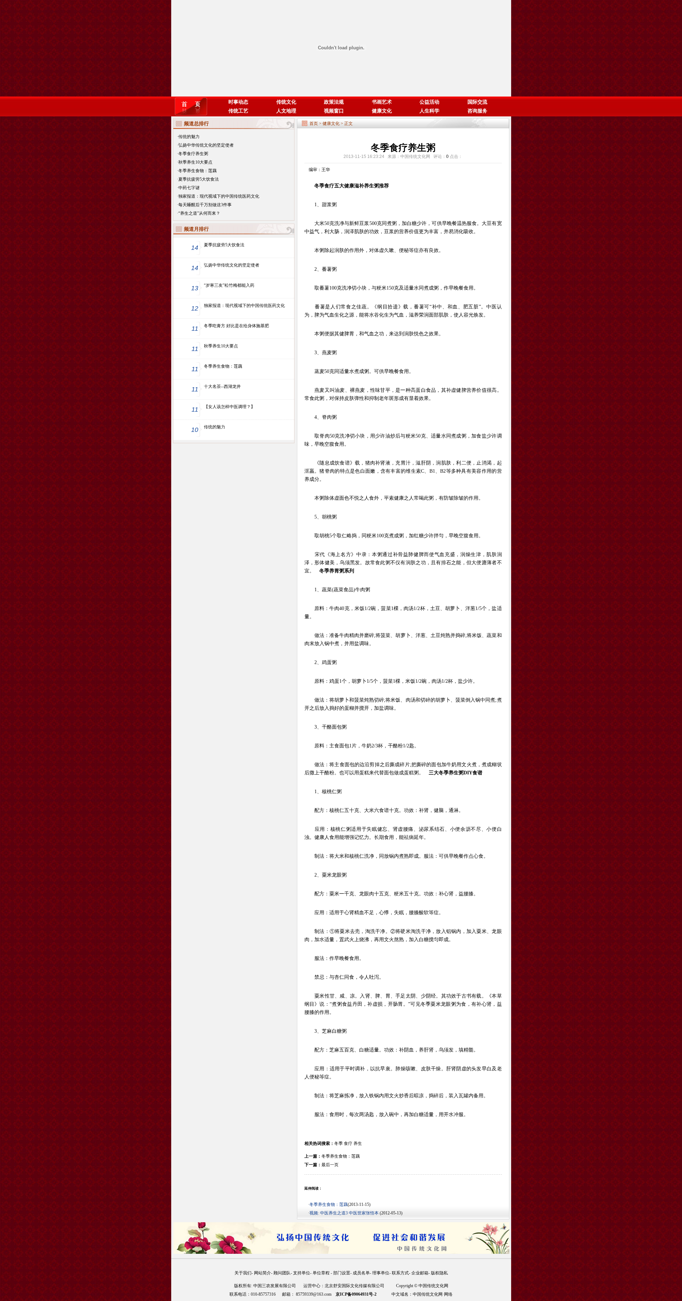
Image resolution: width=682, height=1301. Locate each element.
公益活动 (429, 102)
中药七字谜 (189, 187)
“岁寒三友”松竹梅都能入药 (229, 285)
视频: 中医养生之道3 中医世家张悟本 (344, 1213)
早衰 (385, 1068)
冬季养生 (449, 772)
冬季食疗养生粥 (193, 153)
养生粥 (371, 185)
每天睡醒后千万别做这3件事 (205, 204)
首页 (313, 123)
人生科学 (429, 111)
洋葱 (470, 608)
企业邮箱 (419, 1272)
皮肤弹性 (354, 398)
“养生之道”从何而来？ (199, 213)
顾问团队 (282, 1272)
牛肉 (360, 589)
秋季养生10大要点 (195, 162)
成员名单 (361, 1272)
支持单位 (301, 1272)
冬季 (338, 1143)
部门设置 (341, 1272)
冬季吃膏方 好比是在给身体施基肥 (236, 325)
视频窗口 (334, 111)
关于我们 (242, 1272)
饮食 (340, 463)
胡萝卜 (452, 608)
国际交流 (477, 102)
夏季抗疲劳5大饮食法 (198, 179)
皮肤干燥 (431, 1068)
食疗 (348, 1143)
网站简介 (262, 1272)
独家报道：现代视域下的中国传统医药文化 (218, 196)
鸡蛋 (327, 662)
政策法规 (334, 102)
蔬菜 (327, 589)
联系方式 (400, 1272)
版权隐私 (439, 1272)
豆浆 (364, 223)
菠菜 (386, 608)
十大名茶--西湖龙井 (222, 386)
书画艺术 (382, 102)
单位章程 (322, 1272)
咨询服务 (477, 111)
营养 (404, 231)
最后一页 (330, 1164)
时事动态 (238, 102)
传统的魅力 (189, 136)
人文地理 (286, 111)
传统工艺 (238, 111)
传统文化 (286, 102)
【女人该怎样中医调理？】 (229, 406)
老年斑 (386, 398)
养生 (357, 1143)
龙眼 (337, 875)
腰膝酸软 (419, 912)
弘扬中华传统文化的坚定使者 (206, 145)
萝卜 (406, 635)
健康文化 (382, 111)
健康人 (321, 837)
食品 (348, 589)
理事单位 (380, 1272)
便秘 (404, 250)
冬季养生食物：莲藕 (197, 170)
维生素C (415, 471)
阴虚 (461, 1068)
